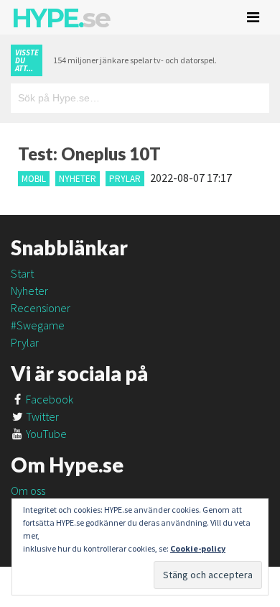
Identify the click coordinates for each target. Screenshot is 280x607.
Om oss (28, 490)
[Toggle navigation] (253, 17)
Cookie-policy (197, 548)
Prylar (125, 179)
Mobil (34, 179)
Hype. (60, 18)
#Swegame (38, 325)
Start (22, 273)
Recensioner (40, 308)
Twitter (41, 416)
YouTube (45, 433)
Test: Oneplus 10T (89, 153)
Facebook (48, 399)
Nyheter (77, 179)
